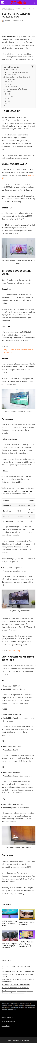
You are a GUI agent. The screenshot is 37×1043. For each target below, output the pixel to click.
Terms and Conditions (8, 1021)
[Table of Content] (32, 67)
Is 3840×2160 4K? (10, 70)
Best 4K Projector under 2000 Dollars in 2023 (18, 971)
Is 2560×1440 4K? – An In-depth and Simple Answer (9, 923)
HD (9, 94)
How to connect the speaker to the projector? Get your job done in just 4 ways (17, 992)
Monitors (10, 8)
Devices (10, 84)
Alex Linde (7, 21)
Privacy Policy (6, 1026)
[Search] (33, 2)
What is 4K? (12, 75)
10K (9, 103)
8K (9, 101)
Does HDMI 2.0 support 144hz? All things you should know (9, 946)
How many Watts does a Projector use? (15, 988)
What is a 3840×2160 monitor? (18, 72)
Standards (11, 82)
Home (4, 8)
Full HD (10, 96)
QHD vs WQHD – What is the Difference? (27, 924)
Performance (12, 87)
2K (9, 99)
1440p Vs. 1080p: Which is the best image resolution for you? (26, 944)
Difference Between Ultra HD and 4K (17, 77)
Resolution (11, 79)
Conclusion (8, 106)
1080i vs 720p (8, 352)
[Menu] (2, 2)
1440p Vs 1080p (14, 650)
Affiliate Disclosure (7, 1017)
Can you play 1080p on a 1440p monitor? (18, 349)
